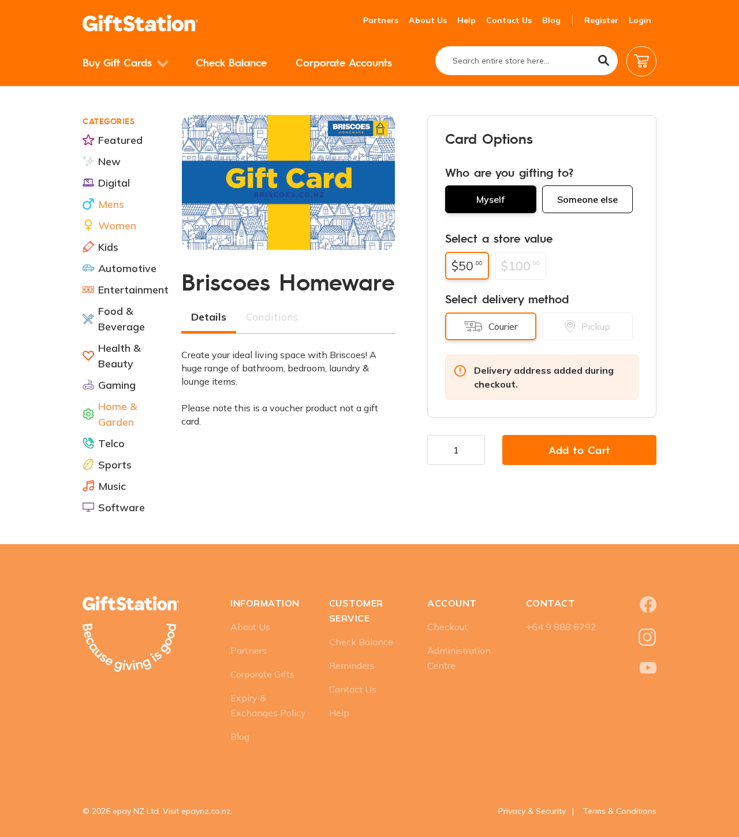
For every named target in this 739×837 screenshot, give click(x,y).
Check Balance (231, 62)
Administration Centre (459, 658)
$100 (520, 265)
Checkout (447, 627)
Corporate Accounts (344, 62)
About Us (428, 20)
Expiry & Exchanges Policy (268, 705)
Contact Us (509, 20)
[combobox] (526, 60)
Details (208, 316)
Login (640, 20)
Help (466, 20)
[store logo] (140, 23)
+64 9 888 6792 (561, 627)
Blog (551, 20)
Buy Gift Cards (119, 62)
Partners (380, 20)
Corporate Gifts (262, 674)
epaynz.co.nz (206, 811)
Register (601, 20)
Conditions (272, 316)
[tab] (208, 318)
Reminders (352, 665)
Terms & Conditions (619, 811)
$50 (467, 265)
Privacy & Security (532, 811)
